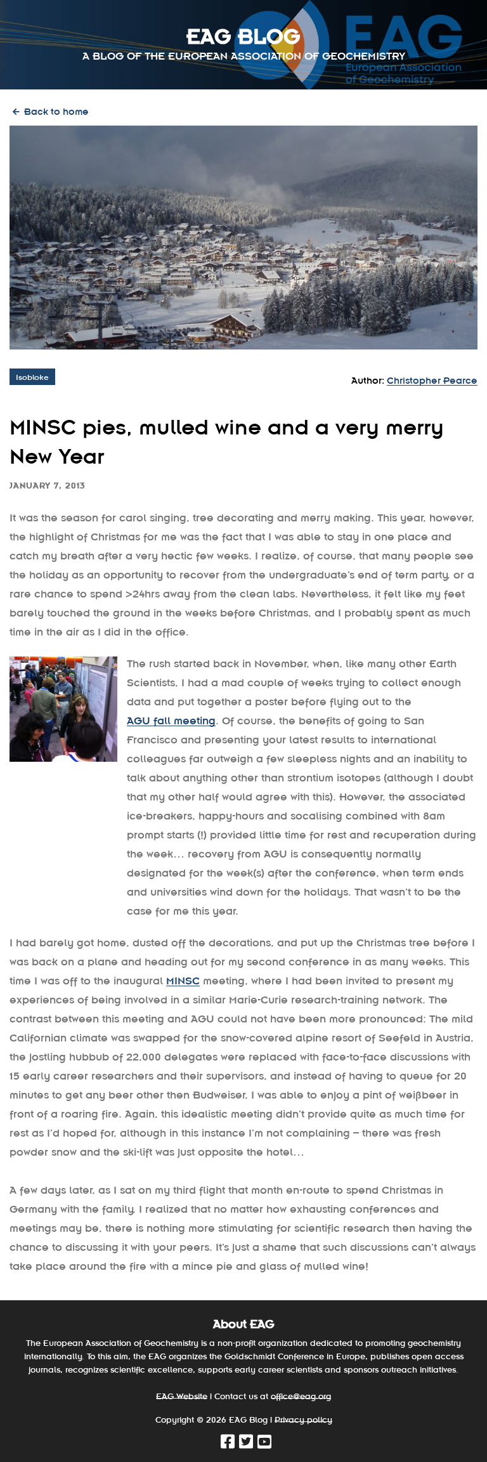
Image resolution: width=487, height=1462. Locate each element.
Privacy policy (303, 1419)
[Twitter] (247, 1444)
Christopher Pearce (432, 379)
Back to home (55, 110)
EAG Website (181, 1395)
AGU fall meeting (171, 719)
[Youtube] (265, 1444)
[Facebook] (229, 1444)
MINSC (183, 979)
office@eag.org (301, 1395)
